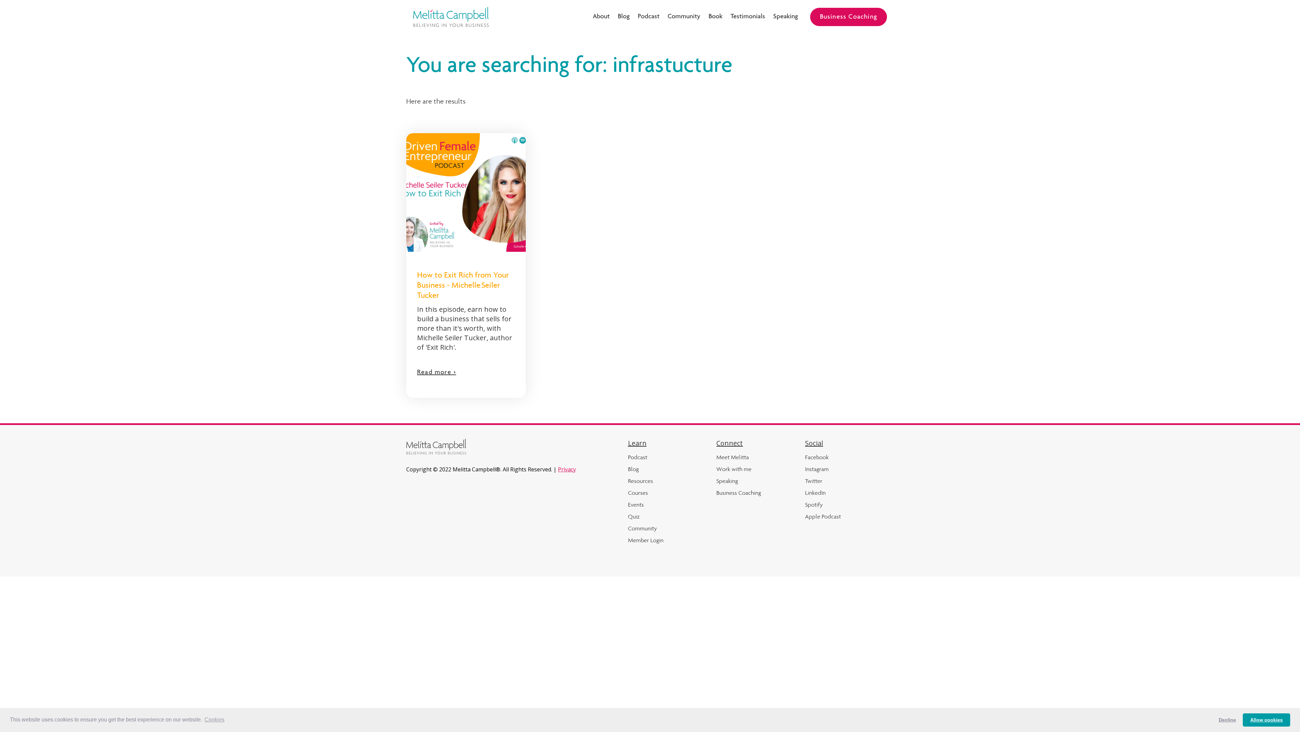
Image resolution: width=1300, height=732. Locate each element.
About (601, 17)
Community (684, 17)
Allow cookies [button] (1266, 720)
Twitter (813, 481)
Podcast (648, 17)
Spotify (814, 504)
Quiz (634, 516)
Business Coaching (848, 17)
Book (715, 17)
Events (636, 504)
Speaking (785, 17)
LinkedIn (815, 492)
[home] (451, 17)
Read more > (436, 372)
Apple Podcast (823, 516)
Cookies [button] (214, 720)
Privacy (567, 469)
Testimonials (748, 17)
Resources (640, 481)
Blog (624, 17)
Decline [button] (1227, 720)
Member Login (646, 540)
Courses (638, 492)
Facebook (817, 457)
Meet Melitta (732, 457)
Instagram (817, 469)
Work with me (734, 469)
